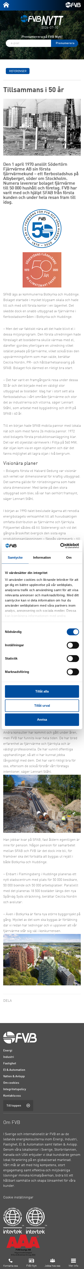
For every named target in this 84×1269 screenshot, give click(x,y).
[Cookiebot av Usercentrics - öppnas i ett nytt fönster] (60, 546)
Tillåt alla (42, 691)
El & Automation (14, 1069)
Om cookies (11, 1082)
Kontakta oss (12, 1095)
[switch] (73, 645)
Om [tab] (69, 557)
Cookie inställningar (18, 1197)
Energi (7, 1050)
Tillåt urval (42, 705)
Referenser (17, 71)
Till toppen (13, 1105)
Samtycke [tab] (15, 557)
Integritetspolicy (14, 1089)
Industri (8, 1057)
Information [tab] (42, 557)
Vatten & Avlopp (14, 1076)
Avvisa (42, 719)
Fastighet (9, 1063)
